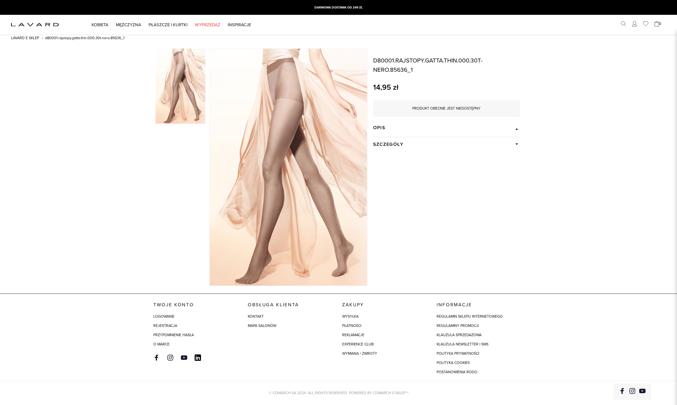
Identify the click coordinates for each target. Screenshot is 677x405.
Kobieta (100, 24)
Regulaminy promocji (458, 325)
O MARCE (161, 344)
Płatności (351, 325)
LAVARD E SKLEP (25, 37)
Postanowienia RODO (457, 372)
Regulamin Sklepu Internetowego (470, 316)
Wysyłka (350, 316)
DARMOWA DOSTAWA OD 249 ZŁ (338, 7)
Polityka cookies (453, 362)
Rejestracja (165, 325)
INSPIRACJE (239, 24)
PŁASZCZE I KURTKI (168, 24)
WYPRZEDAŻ (207, 24)
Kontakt (256, 316)
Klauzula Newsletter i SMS (462, 344)
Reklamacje (353, 335)
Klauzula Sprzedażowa (459, 335)
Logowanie (164, 316)
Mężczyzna (128, 24)
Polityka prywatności (458, 353)
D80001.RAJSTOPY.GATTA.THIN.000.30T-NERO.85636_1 (85, 37)
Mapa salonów (262, 325)
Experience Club (358, 344)
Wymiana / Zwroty (359, 353)
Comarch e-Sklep (389, 392)
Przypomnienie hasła (173, 335)
